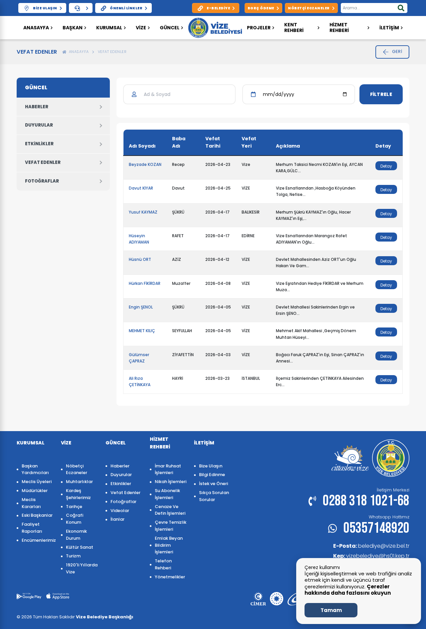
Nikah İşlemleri (170, 481)
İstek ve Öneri (213, 483)
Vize (141, 27)
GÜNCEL (169, 27)
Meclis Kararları (31, 503)
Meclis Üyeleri (37, 481)
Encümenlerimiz (38, 540)
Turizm (73, 556)
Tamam (331, 610)
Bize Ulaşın (210, 466)
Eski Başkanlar (37, 515)
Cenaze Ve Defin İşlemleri (170, 510)
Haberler (36, 107)
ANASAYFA (78, 51)
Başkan (73, 27)
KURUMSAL (109, 27)
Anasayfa (36, 27)
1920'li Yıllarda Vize (82, 568)
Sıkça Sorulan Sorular (214, 496)
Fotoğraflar (42, 181)
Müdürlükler (35, 490)
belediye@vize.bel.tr (371, 546)
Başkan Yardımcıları (35, 469)
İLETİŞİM (389, 27)
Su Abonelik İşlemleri (167, 494)
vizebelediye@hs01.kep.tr (371, 556)
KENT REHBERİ (294, 27)
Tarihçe (74, 506)
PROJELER (259, 27)
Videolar (119, 510)
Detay (386, 166)
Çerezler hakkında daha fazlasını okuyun (348, 590)
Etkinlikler (39, 144)
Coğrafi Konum (74, 518)
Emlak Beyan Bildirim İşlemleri (169, 545)
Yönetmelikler (170, 577)
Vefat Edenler (112, 51)
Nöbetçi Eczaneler (76, 469)
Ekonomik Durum (76, 534)
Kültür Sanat (79, 547)
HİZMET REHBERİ (339, 27)
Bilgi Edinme (212, 474)
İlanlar (117, 519)
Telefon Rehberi (163, 564)
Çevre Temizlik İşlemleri (170, 525)
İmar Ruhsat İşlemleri (168, 469)
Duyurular (39, 125)
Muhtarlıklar (79, 481)
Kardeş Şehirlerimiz (78, 494)
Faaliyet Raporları (32, 527)
